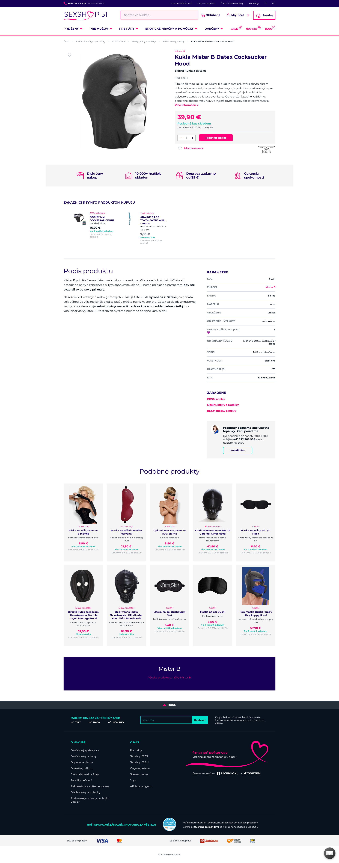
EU (273, 3)
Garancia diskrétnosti (181, 3)
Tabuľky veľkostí (81, 780)
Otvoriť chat (237, 450)
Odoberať (200, 720)
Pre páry (126, 28)
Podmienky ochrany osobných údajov (90, 800)
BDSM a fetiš (118, 41)
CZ (265, 3)
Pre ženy (71, 28)
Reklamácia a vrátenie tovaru (90, 786)
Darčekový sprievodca (85, 750)
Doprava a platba (206, 3)
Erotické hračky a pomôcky (169, 28)
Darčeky (212, 28)
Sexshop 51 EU (139, 762)
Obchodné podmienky (85, 792)
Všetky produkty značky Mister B (169, 677)
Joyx (133, 780)
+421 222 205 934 (77, 3)
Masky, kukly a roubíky (144, 41)
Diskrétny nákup (81, 768)
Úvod (66, 41)
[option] (94, 225)
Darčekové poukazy (83, 756)
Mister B (180, 51)
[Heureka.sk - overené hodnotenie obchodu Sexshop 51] (169, 830)
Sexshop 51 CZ (139, 756)
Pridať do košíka (216, 137)
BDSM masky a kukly (173, 41)
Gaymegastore (140, 768)
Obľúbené (212, 15)
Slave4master (139, 774)
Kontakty (254, 3)
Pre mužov (99, 28)
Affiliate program (141, 786)
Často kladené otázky (232, 3)
